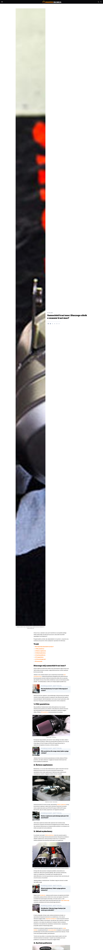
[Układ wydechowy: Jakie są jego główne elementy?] (36, 888)
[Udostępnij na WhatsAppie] (57, 324)
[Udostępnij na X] (53, 324)
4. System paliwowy (40, 655)
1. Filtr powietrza (39, 648)
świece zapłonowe (61, 804)
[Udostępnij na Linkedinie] (55, 324)
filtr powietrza (44, 712)
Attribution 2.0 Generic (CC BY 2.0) (62, 868)
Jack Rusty (54, 737)
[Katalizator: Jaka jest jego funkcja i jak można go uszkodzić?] (36, 908)
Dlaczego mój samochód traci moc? (44, 646)
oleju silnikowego (65, 900)
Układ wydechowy (49, 835)
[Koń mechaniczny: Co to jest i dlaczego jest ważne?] (36, 688)
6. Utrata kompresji (40, 659)
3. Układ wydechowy (40, 653)
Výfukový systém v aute (38, 868)
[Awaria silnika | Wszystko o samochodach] (52, 2)
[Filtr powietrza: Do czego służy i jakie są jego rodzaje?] (36, 751)
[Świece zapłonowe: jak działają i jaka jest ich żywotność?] (36, 816)
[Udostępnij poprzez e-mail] (59, 324)
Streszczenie (38, 661)
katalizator (42, 895)
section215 (45, 868)
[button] (2, 1)
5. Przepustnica (39, 657)
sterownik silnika (52, 930)
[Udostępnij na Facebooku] (48, 324)
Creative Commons (53, 868)
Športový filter (49, 737)
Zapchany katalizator (51, 918)
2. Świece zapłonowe (40, 650)
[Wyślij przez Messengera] (50, 324)
